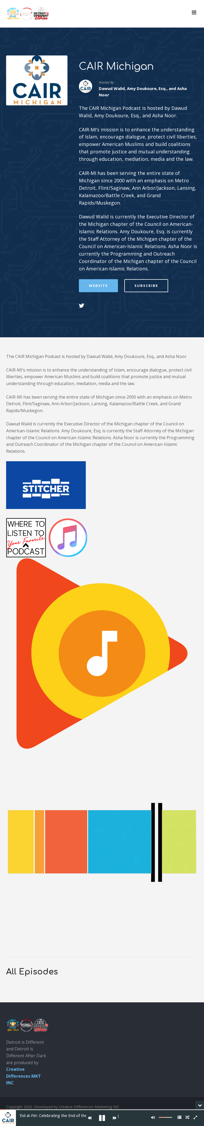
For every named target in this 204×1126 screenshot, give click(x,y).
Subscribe (146, 285)
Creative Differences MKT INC (23, 1076)
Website (98, 285)
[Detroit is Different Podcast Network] (27, 13)
